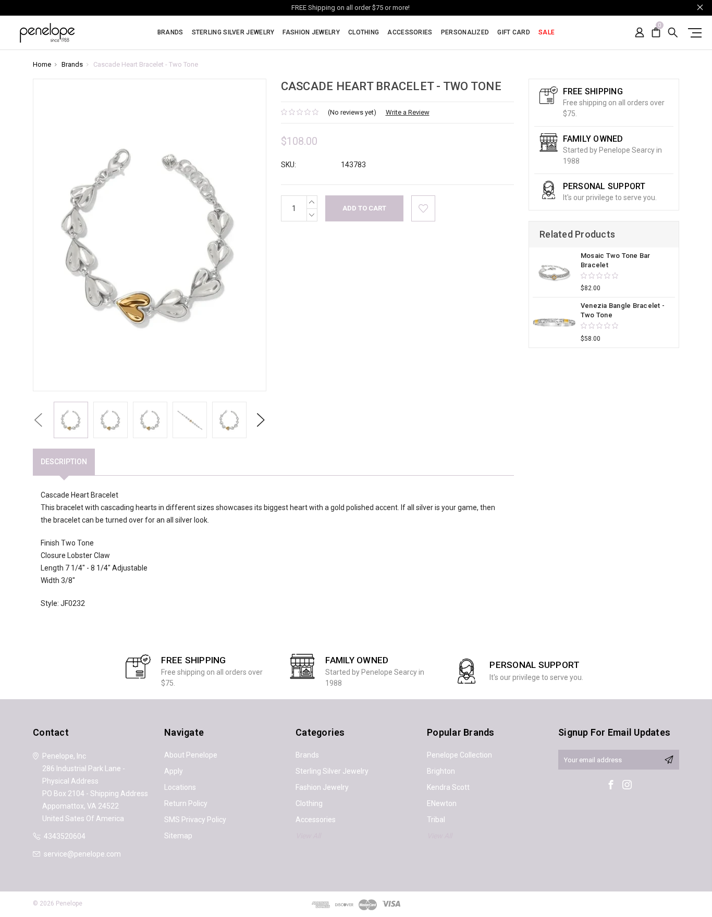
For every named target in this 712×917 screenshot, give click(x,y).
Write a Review (407, 112)
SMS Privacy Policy (195, 819)
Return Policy (185, 803)
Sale (546, 32)
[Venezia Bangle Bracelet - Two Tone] (554, 322)
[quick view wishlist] (423, 208)
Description (64, 461)
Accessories (409, 32)
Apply (173, 771)
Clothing (363, 32)
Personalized (465, 32)
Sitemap (178, 836)
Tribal (436, 819)
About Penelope (190, 755)
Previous (38, 419)
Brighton (441, 771)
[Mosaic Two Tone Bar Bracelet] (554, 272)
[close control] (700, 7)
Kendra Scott (448, 787)
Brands (170, 32)
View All (308, 836)
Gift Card (513, 32)
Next (260, 419)
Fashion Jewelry (311, 32)
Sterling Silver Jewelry (233, 32)
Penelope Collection (459, 755)
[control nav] (692, 32)
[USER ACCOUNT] (639, 32)
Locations (180, 787)
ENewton (442, 803)
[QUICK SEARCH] (673, 32)
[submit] (669, 759)
